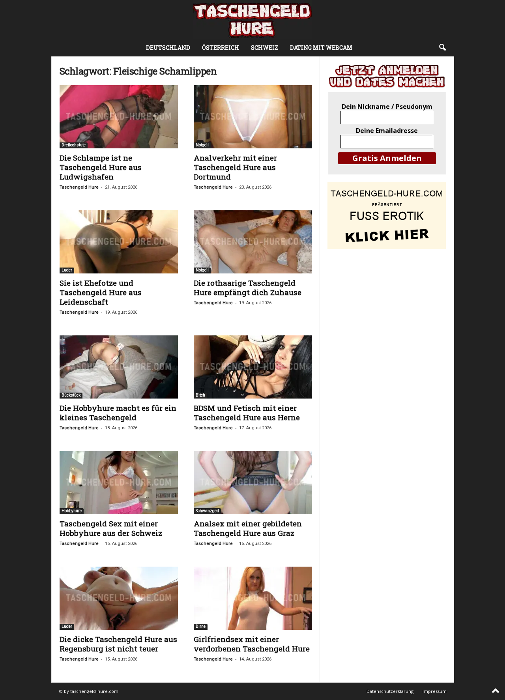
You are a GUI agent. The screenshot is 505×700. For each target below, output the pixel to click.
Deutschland (168, 47)
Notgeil (202, 145)
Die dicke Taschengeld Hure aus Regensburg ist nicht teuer (118, 643)
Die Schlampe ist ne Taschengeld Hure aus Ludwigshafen (101, 167)
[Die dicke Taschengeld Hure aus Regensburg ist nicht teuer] (119, 598)
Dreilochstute (74, 145)
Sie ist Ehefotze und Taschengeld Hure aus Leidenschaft (101, 292)
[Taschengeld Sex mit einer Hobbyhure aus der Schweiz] (119, 482)
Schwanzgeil (207, 511)
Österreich (220, 47)
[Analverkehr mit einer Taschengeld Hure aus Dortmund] (253, 116)
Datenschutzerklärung (390, 691)
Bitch (200, 395)
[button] (442, 47)
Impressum (435, 691)
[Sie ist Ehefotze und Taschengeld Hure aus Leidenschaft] (119, 241)
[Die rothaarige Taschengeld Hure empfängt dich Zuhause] (253, 241)
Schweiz (264, 47)
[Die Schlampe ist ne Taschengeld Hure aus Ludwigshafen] (119, 116)
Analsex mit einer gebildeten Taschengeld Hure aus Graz (248, 528)
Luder (67, 270)
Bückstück (71, 395)
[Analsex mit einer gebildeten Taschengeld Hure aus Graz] (253, 482)
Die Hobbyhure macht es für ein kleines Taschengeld (118, 412)
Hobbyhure (72, 511)
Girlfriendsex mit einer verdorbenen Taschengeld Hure (252, 643)
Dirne (201, 626)
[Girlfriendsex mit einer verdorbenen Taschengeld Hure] (253, 598)
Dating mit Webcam (321, 47)
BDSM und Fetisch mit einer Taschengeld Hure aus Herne (247, 412)
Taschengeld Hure (79, 187)
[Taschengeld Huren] (252, 19)
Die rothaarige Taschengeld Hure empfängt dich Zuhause (247, 287)
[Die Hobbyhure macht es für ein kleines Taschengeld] (119, 367)
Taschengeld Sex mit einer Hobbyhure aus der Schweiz (111, 528)
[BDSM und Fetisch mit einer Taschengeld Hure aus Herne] (253, 367)
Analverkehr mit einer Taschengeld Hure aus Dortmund (235, 167)
